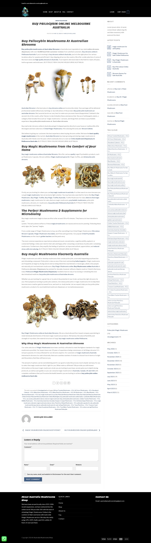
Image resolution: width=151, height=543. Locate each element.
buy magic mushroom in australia (61, 192)
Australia (86, 266)
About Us (57, 12)
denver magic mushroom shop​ (53, 399)
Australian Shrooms (28, 108)
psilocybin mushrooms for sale (49, 405)
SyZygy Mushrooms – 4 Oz (66, 405)
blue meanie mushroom (114, 158)
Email (52, 465)
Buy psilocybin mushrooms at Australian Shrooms (40, 49)
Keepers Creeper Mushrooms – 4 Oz (65, 401)
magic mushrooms (33, 195)
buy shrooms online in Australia (60, 54)
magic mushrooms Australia (86, 353)
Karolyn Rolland (70, 33)
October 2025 (112, 353)
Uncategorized (61, 20)
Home (45, 12)
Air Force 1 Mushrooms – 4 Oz (83, 390)
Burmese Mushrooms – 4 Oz (30, 394)
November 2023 (113, 365)
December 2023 (113, 361)
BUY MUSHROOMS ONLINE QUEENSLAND (81, 430)
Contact (70, 12)
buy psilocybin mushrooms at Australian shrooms (56, 274)
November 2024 (113, 357)
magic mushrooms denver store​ (45, 403)
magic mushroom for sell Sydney (119, 47)
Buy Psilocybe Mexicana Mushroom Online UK (118, 195)
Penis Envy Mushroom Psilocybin (117, 254)
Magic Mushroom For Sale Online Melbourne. (120, 54)
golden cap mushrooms (114, 220)
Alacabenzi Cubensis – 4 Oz (116, 142)
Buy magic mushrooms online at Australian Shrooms (40, 154)
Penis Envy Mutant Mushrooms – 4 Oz (66, 403)
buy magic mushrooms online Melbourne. (73, 338)
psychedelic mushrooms (77, 200)
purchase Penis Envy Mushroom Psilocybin (117, 275)
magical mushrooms (58, 224)
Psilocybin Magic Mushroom (117, 330)
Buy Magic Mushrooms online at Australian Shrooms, (40, 333)
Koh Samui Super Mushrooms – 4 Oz (87, 401)
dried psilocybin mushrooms (71, 399)
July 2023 (110, 376)
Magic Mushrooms (43, 347)
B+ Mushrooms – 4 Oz (80, 392)
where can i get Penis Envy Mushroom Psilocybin (115, 307)
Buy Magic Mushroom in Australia (120, 61)
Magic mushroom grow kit (60, 157)
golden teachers (46, 236)
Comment (28, 447)
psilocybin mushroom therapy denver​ (116, 270)
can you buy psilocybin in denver (35, 399)
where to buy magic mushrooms (117, 311)
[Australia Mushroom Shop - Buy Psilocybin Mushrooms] (31, 12)
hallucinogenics (80, 261)
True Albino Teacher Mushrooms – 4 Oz (71, 407)
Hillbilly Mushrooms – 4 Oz (29, 401)
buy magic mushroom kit (115, 178)
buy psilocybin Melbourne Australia (60, 203)
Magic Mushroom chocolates (44, 234)
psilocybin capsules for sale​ (84, 403)
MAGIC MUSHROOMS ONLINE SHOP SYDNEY (42, 430)
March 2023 (111, 392)
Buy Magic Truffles (37, 198)
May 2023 (111, 384)
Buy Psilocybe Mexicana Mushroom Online (68, 394)
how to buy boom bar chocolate (46, 401)
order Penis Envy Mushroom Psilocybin (116, 249)
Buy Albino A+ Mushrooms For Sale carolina (118, 174)
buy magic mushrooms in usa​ (47, 394)
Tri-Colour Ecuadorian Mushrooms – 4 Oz (47, 407)
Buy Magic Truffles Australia (55, 198)
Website (79, 465)
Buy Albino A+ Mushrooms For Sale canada (118, 169)
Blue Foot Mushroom (114, 114)
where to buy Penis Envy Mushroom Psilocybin (118, 315)
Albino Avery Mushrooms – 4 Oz (43, 392)
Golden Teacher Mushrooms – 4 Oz (90, 399)
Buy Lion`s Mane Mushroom (116, 90)
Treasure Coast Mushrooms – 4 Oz (118, 286)
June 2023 (110, 380)
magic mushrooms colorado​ (116, 242)
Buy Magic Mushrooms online (62, 266)
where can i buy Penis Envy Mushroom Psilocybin (115, 301)
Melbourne (41, 272)
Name (26, 465)
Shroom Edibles (87, 129)
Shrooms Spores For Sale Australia (119, 74)
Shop (51, 12)
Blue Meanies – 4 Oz (92, 392)
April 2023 (111, 388)
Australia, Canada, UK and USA (84, 371)
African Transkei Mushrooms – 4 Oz (64, 390)
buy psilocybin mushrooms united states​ (71, 396)
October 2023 (112, 369)
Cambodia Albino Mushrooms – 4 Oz (117, 205)
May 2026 (111, 349)
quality (72, 154)
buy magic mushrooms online (116, 185)
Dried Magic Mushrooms (53, 129)
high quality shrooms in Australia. (46, 60)
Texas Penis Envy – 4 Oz (81, 405)
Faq (63, 12)
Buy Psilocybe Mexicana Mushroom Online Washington (44, 396)
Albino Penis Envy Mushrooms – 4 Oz (62, 392)
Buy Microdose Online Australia (120, 68)
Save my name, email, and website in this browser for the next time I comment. (54, 474)
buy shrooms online (56, 108)
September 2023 (113, 372)
